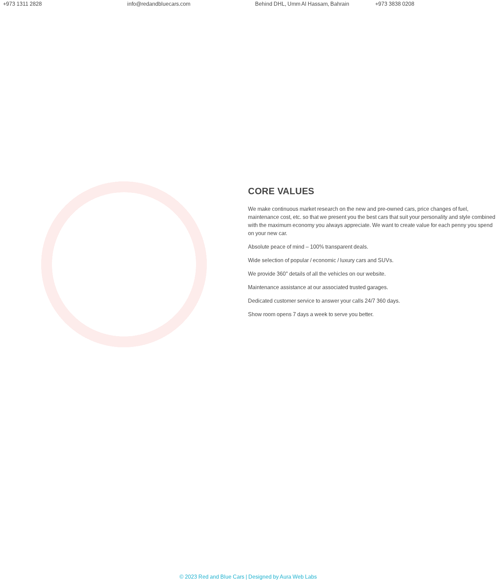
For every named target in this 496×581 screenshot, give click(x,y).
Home (9, 105)
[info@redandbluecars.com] (186, 4)
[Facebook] (339, 564)
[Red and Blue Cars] (126, 24)
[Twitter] (356, 564)
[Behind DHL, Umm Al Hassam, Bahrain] (310, 4)
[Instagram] (389, 564)
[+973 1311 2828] (62, 4)
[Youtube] (372, 564)
